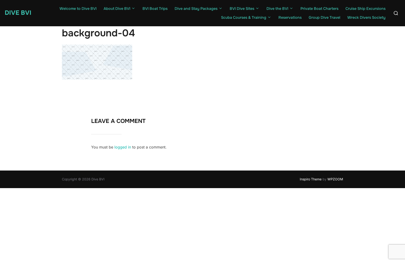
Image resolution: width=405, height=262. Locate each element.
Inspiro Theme (311, 179)
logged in (122, 147)
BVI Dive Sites (242, 8)
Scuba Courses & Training (243, 17)
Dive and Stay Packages (196, 8)
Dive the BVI (277, 8)
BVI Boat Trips (155, 8)
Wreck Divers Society (366, 17)
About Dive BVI (117, 8)
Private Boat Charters (319, 8)
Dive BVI (18, 13)
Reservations (290, 17)
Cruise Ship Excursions (365, 8)
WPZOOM (335, 179)
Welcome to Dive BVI (78, 8)
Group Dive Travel (324, 17)
